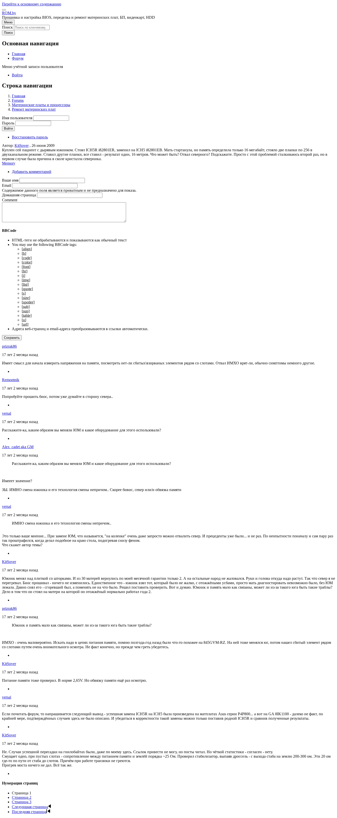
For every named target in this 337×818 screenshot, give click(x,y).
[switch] (4, 10)
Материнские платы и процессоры (41, 105)
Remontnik (10, 380)
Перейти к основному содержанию (31, 4)
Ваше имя (10, 180)
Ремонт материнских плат (34, 109)
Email (6, 185)
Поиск (7, 27)
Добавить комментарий (31, 172)
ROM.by (9, 13)
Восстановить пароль (30, 137)
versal (6, 413)
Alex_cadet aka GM (18, 447)
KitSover (22, 145)
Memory (8, 163)
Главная (18, 96)
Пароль (8, 123)
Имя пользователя (17, 118)
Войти (17, 75)
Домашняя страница (19, 195)
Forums (18, 100)
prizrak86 (9, 346)
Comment (9, 200)
